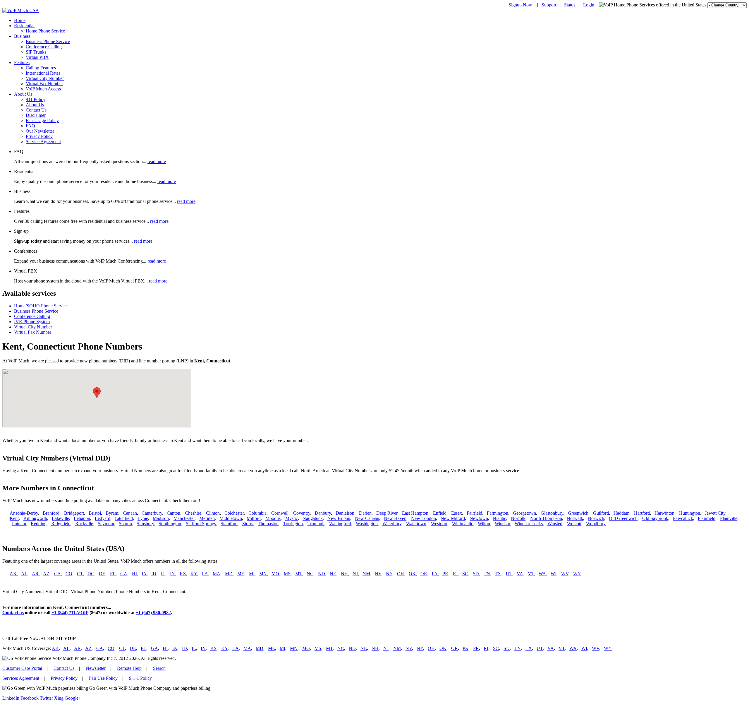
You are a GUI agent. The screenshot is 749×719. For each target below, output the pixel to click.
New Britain (338, 518)
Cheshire (193, 513)
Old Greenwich (623, 518)
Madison (161, 518)
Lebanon (82, 518)
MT (298, 573)
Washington (367, 523)
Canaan (130, 513)
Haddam (621, 513)
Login (588, 4)
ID (153, 573)
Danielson (345, 513)
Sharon (125, 523)
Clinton (213, 513)
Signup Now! (521, 4)
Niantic (499, 518)
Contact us (13, 612)
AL (24, 573)
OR (423, 573)
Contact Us (36, 109)
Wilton (484, 523)
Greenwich (578, 513)
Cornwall (279, 513)
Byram (112, 513)
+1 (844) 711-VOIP (69, 612)
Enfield (439, 513)
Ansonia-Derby (24, 513)
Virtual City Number (45, 78)
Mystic (291, 518)
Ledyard (102, 518)
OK (412, 573)
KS (183, 573)
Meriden (207, 518)
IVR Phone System (32, 321)
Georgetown (524, 513)
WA (542, 573)
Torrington (293, 523)
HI (134, 573)
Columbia (257, 513)
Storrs (247, 523)
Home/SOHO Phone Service (41, 305)
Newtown (479, 518)
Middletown (230, 518)
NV (378, 573)
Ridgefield (61, 523)
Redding (39, 523)
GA (123, 573)
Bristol (95, 513)
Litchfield (124, 518)
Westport (439, 523)
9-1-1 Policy (140, 678)
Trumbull (315, 523)
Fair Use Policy (103, 678)
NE (333, 573)
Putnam (19, 523)
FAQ (30, 125)
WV (564, 573)
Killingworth (35, 518)
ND (321, 573)
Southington (170, 523)
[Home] (20, 10)
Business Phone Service (48, 41)
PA (435, 573)
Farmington (497, 513)
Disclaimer (36, 115)
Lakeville (60, 518)
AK (13, 573)
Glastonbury (552, 513)
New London (423, 518)
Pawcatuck (683, 518)
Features (22, 62)
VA (520, 573)
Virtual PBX (37, 57)
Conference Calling (44, 46)
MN (263, 573)
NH (344, 573)
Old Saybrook (655, 518)
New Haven (395, 518)
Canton (173, 513)
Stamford (229, 523)
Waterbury (391, 523)
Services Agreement (20, 678)
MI (252, 573)
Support (549, 4)
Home (19, 20)
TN (487, 573)
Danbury (323, 513)
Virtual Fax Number (44, 83)
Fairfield (474, 513)
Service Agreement (43, 141)
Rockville (84, 523)
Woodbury (596, 523)
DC (90, 573)
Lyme (143, 518)
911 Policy (35, 99)
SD (476, 573)
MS (287, 573)
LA (205, 573)
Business (22, 36)
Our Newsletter (40, 131)
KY (193, 573)
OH (400, 573)
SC (465, 573)
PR (445, 573)
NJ (355, 573)
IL (163, 573)
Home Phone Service (45, 30)
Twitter (46, 698)
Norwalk (575, 518)
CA (57, 573)
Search (159, 668)
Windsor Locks (529, 523)
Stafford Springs (201, 523)
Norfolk (518, 518)
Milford (254, 518)
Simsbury (145, 523)
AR (35, 573)
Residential (24, 25)
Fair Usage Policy (42, 120)
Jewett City (715, 513)
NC (310, 573)
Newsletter (96, 668)
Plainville (728, 518)
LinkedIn (10, 698)
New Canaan (367, 518)
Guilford (601, 513)
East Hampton (415, 513)
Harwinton (664, 513)
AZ (46, 573)
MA (216, 573)
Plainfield (706, 518)
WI (553, 573)
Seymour (106, 523)
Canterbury (152, 513)
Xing (58, 698)
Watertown (416, 523)
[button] (97, 392)
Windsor (502, 523)
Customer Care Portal (22, 668)
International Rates (43, 73)
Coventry (301, 513)
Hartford (642, 513)
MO (275, 573)
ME (240, 573)
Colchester (234, 513)
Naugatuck (313, 518)
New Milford (453, 518)
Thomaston (268, 523)
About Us (23, 94)
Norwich (596, 518)
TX (498, 573)
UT (509, 573)
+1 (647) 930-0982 (153, 612)
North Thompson (546, 518)
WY (577, 573)
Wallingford (340, 523)
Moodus (273, 518)
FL (113, 573)
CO (69, 573)
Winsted (554, 523)
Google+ (73, 698)
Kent (14, 518)
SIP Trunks (36, 51)
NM (366, 573)
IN (172, 573)
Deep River (386, 513)
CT (80, 573)
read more (156, 161)
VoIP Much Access (43, 88)
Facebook (29, 698)
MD (229, 573)
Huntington (689, 513)
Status (569, 4)
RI (455, 573)
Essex (456, 513)
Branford (51, 513)
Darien (365, 513)
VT (531, 573)
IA (144, 573)
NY (389, 573)
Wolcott (574, 523)
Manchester (184, 518)
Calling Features (41, 67)
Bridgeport (74, 513)
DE (102, 573)
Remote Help (129, 668)
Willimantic (462, 523)
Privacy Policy (39, 136)
